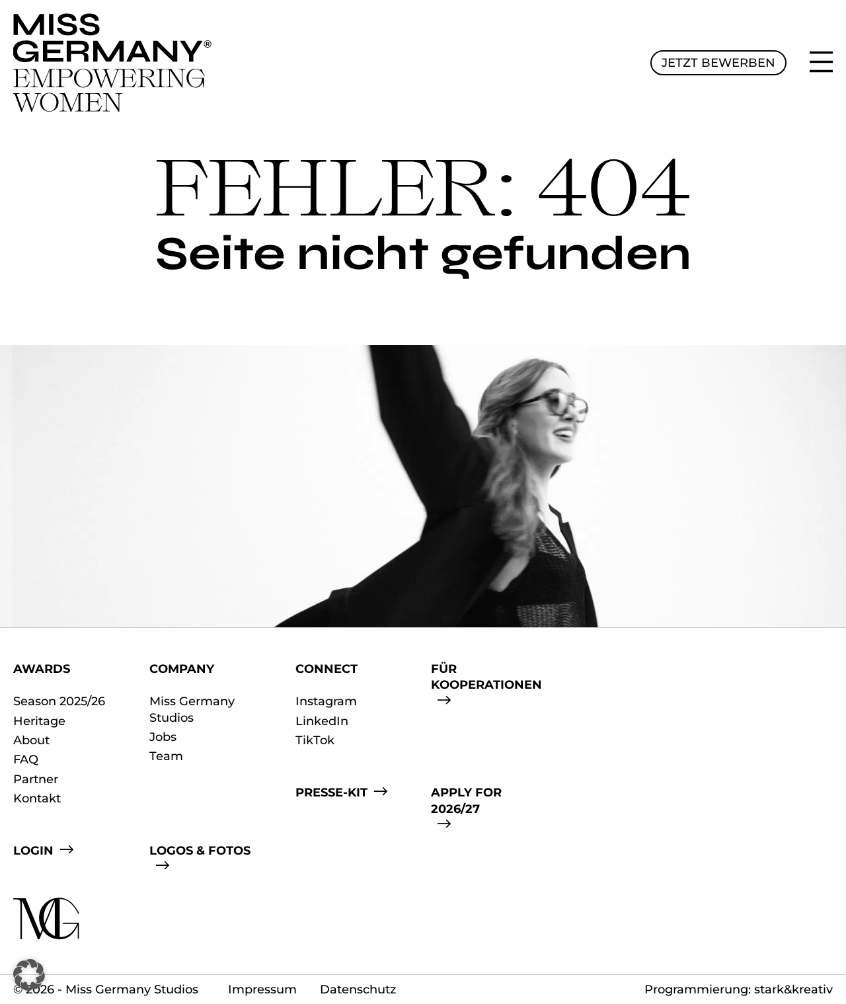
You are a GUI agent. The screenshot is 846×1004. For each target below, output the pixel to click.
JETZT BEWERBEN (718, 63)
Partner (35, 779)
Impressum (262, 989)
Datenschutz (358, 989)
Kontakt (37, 798)
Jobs (162, 737)
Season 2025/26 (59, 701)
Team (166, 756)
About (31, 740)
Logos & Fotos (199, 850)
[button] (29, 975)
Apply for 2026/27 (466, 800)
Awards (41, 669)
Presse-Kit (331, 792)
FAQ (25, 759)
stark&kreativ (793, 989)
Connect (326, 669)
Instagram (326, 701)
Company (181, 669)
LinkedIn (321, 721)
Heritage (39, 721)
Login (33, 850)
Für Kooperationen (486, 677)
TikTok (314, 740)
